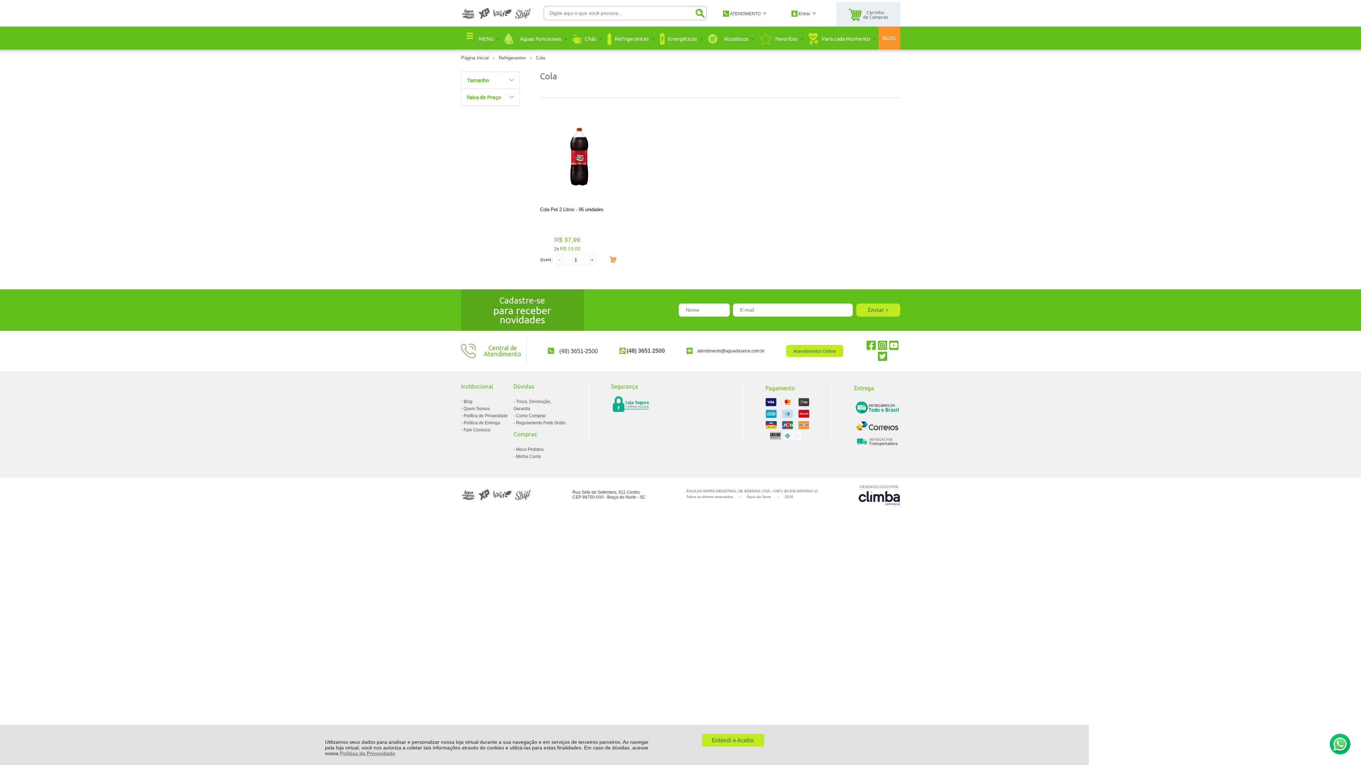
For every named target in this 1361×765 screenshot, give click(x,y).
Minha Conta (528, 456)
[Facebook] (871, 345)
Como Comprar (531, 415)
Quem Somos (477, 408)
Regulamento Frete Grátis (541, 422)
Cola (540, 58)
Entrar (804, 13)
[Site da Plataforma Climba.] (879, 494)
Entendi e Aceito (733, 740)
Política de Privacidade (367, 753)
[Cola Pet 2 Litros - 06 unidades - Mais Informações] (579, 157)
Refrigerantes (513, 58)
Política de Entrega (482, 422)
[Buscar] (700, 13)
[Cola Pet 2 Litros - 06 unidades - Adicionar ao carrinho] (613, 260)
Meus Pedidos (530, 449)
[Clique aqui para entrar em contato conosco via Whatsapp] (1340, 744)
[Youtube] (894, 345)
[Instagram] (882, 345)
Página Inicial (475, 58)
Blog (468, 401)
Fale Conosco (477, 429)
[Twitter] (882, 356)
